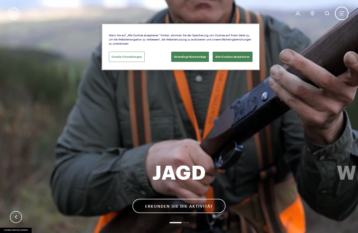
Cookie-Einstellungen (16, 230)
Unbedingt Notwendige (190, 56)
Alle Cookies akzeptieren (232, 56)
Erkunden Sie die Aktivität (179, 206)
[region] (181, 46)
